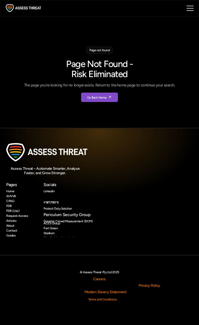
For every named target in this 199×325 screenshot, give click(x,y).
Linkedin (49, 191)
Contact (11, 230)
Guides (11, 235)
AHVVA (11, 196)
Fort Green (51, 228)
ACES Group (52, 223)
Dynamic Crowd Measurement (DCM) (68, 221)
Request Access (17, 216)
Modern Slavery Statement (105, 292)
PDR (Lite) (12, 211)
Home (10, 191)
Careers (99, 279)
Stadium (49, 233)
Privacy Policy (149, 285)
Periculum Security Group (67, 214)
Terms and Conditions (102, 299)
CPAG (10, 201)
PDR (9, 206)
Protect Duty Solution (58, 208)
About (10, 225)
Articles (11, 221)
